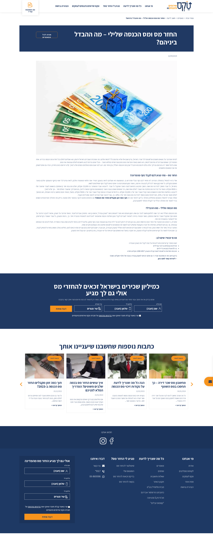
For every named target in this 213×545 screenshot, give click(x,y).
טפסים (161, 471)
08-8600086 (95, 476)
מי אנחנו (149, 6)
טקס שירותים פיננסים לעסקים (85, 6)
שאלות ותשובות (157, 476)
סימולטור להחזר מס (125, 465)
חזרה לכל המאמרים (46, 35)
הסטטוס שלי (128, 471)
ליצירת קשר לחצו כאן (167, 258)
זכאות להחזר (178, 358)
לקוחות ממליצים (186, 471)
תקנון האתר (158, 481)
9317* (98, 471)
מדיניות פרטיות (105, 315)
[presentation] (192, 384)
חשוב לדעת (171, 18)
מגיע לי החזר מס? (111, 6)
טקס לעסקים (188, 476)
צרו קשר (97, 465)
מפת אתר (189, 481)
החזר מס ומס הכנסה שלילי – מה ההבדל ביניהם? (145, 18)
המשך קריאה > (180, 405)
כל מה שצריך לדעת (132, 6)
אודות (191, 465)
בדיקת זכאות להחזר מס (123, 476)
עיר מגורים (98, 304)
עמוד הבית (190, 18)
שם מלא (159, 304)
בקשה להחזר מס (126, 481)
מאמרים (180, 18)
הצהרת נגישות (62, 6)
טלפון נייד (129, 304)
